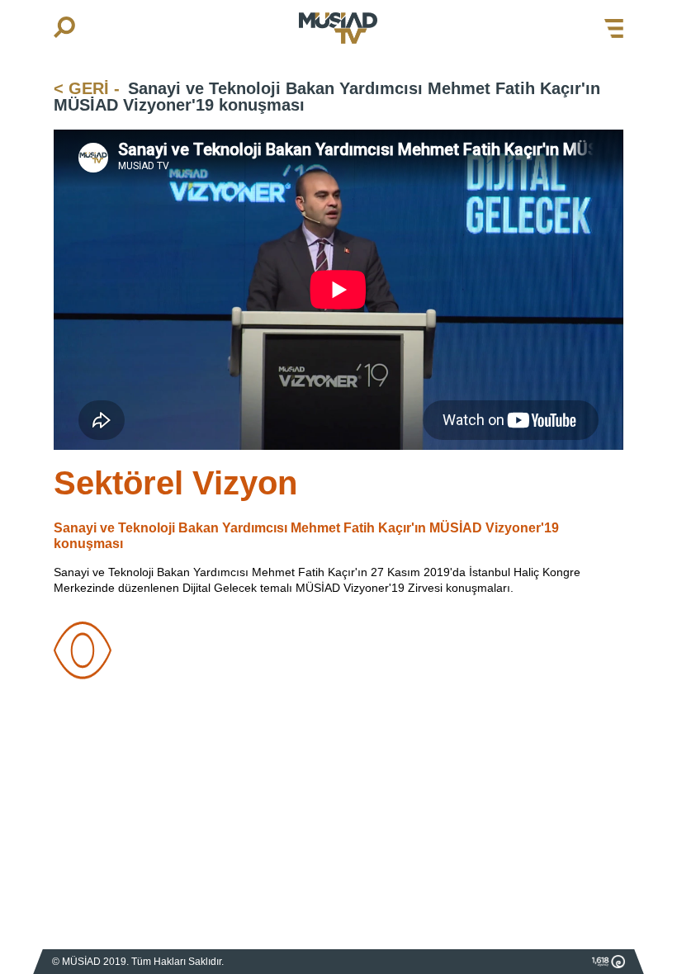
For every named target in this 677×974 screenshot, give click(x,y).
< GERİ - (87, 88)
